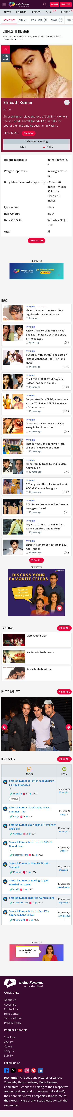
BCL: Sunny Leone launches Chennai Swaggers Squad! (47, 506)
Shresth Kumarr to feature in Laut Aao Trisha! (47, 546)
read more (11, 133)
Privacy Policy (12, 1023)
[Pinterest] (33, 1070)
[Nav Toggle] (4, 4)
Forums (21, 12)
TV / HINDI (30, 306)
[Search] (45, 4)
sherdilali (63, 870)
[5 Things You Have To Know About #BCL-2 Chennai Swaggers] (13, 486)
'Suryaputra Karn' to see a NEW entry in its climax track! (45, 425)
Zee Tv (8, 1042)
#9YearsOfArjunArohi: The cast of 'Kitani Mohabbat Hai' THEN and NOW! (46, 358)
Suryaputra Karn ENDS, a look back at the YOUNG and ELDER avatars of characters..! (47, 403)
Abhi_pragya (64, 915)
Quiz (49, 12)
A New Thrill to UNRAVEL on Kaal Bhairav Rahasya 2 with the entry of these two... (46, 334)
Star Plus (10, 1037)
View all (36, 560)
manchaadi (63, 887)
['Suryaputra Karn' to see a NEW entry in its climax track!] (13, 426)
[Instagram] (26, 1070)
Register (65, 4)
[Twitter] (13, 1070)
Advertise (10, 1004)
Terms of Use (13, 1018)
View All (64, 759)
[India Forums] (18, 4)
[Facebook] (6, 1070)
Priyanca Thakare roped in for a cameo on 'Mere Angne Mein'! (45, 526)
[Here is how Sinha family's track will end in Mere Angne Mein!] (13, 446)
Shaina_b (63, 792)
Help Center (12, 1013)
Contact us (11, 1009)
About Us (10, 1000)
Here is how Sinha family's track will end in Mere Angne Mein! (45, 445)
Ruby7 (63, 814)
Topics (36, 12)
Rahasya (14, 798)
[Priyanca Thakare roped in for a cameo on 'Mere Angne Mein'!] (13, 527)
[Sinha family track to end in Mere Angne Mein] (13, 466)
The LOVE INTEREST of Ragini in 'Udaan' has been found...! (45, 381)
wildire (63, 850)
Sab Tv (8, 1055)
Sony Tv (9, 1051)
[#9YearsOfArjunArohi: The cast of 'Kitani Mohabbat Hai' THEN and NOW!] (13, 359)
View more (36, 240)
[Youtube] (20, 1070)
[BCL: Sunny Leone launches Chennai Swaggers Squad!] (13, 506)
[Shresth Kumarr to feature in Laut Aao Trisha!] (13, 547)
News (7, 12)
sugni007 (63, 902)
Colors (8, 1046)
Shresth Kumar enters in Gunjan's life (31, 897)
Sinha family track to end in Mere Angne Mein (46, 466)
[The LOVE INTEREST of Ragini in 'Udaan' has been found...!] (13, 381)
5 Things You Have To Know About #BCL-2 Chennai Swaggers (46, 486)
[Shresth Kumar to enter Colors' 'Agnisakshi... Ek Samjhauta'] (13, 312)
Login (54, 4)
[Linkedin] (40, 1070)
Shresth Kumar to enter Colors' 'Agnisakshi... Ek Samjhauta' (44, 312)
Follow (28, 133)
